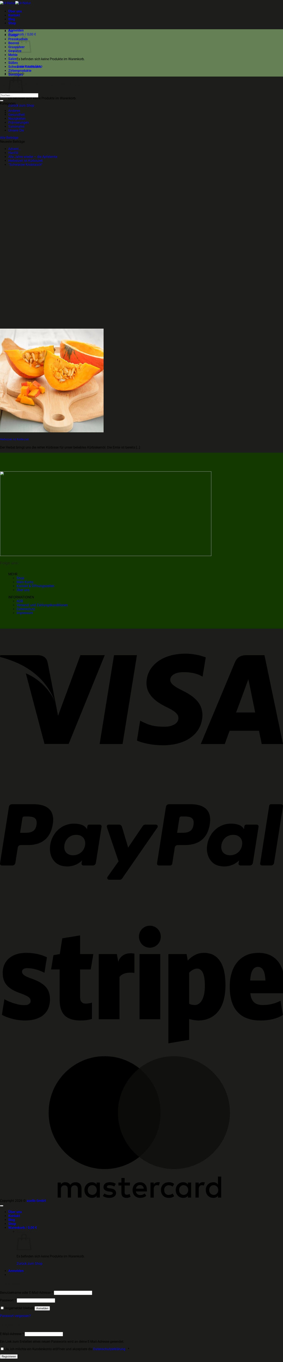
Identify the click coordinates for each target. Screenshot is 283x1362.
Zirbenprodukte (19, 71)
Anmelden (42, 1308)
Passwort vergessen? (15, 1316)
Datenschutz (26, 609)
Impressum (25, 613)
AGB (20, 601)
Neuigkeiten (16, 119)
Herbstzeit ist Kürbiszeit (25, 161)
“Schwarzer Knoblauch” (25, 165)
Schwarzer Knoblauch (24, 67)
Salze (12, 59)
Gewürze (15, 51)
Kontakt (14, 15)
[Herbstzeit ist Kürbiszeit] (52, 431)
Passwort (8, 1300)
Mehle (13, 55)
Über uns (15, 11)
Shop (12, 23)
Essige (13, 35)
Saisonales (16, 126)
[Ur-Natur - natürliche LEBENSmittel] (15, 3)
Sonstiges (15, 75)
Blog (11, 19)
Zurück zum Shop (21, 105)
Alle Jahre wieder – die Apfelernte (32, 157)
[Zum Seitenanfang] (1, 1205)
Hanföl (13, 153)
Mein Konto (25, 582)
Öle (10, 31)
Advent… (14, 149)
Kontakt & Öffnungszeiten (35, 586)
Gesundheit (16, 115)
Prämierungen (18, 122)
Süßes (13, 63)
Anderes (14, 111)
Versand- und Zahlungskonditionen (42, 605)
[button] (16, 30)
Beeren (13, 43)
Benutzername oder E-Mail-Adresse (26, 1293)
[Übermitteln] (1, 100)
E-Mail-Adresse (12, 1334)
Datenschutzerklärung (109, 1349)
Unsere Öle (16, 130)
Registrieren (9, 1356)
